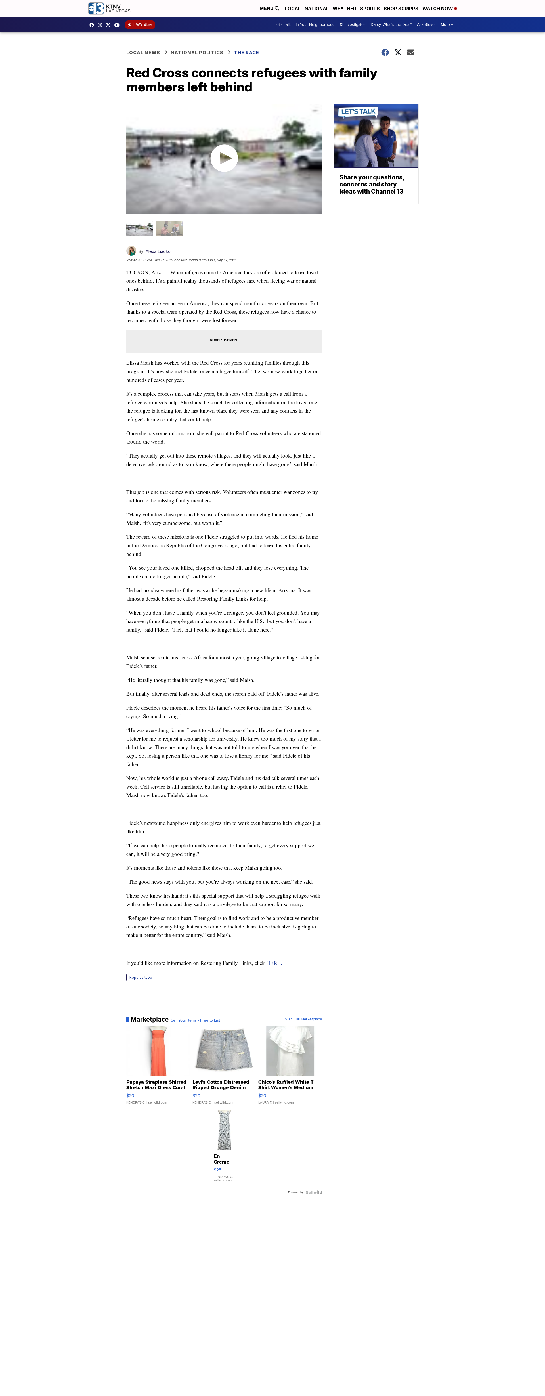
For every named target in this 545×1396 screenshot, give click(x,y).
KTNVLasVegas (93, 25)
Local (293, 8)
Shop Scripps (401, 8)
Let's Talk (282, 25)
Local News (143, 52)
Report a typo (140, 977)
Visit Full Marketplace (303, 1019)
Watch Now (438, 8)
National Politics (197, 52)
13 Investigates (353, 25)
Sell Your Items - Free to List (195, 1020)
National (317, 8)
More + (447, 25)
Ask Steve (426, 25)
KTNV (109, 25)
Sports (370, 8)
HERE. (274, 962)
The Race (247, 52)
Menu (267, 8)
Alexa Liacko (158, 251)
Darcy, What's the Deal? (391, 25)
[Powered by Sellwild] (314, 1192)
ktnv (101, 25)
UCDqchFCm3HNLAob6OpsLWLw (118, 25)
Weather (344, 8)
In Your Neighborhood (315, 25)
